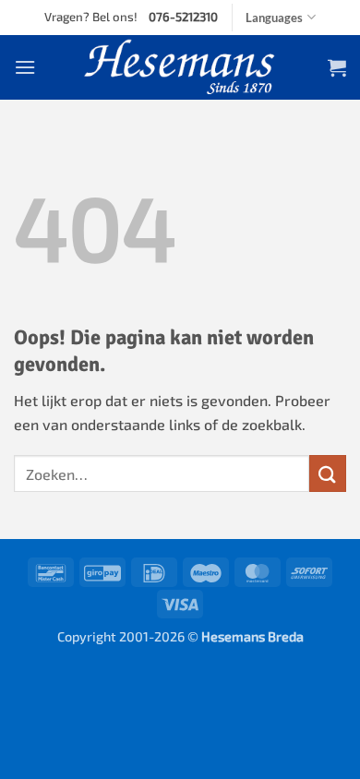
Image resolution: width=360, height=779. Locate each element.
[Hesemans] (180, 67)
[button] (25, 67)
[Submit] (327, 473)
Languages (274, 17)
